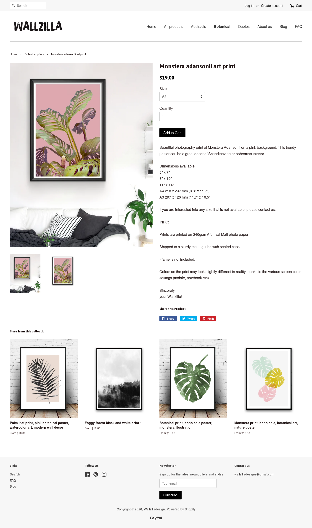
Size (163, 88)
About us (264, 26)
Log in (249, 5)
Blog (283, 26)
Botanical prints (34, 54)
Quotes (244, 26)
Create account (272, 5)
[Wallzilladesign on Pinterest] (95, 475)
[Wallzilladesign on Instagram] (103, 475)
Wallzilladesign (154, 509)
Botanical (222, 26)
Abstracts (198, 26)
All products (173, 26)
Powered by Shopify (181, 509)
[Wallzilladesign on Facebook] (87, 475)
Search (15, 474)
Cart (299, 5)
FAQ (298, 26)
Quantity (166, 108)
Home (151, 26)
